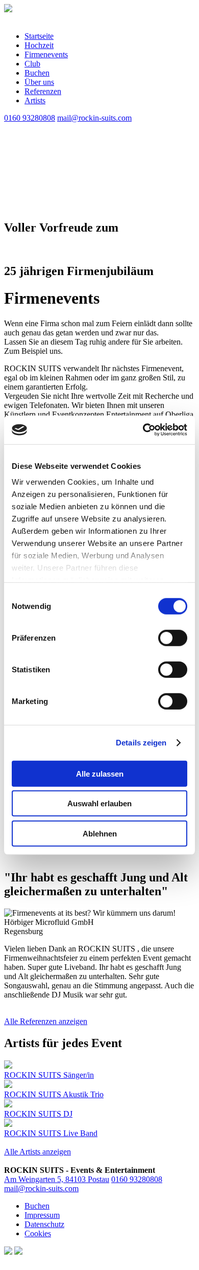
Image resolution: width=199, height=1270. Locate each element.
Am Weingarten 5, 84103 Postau (56, 1179)
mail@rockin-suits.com (41, 1188)
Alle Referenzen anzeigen (45, 1021)
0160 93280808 (136, 1179)
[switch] (172, 637)
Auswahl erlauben (99, 803)
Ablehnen (100, 833)
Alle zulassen (99, 773)
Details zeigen (141, 742)
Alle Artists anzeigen (37, 1151)
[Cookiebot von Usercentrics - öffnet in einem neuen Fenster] (143, 430)
